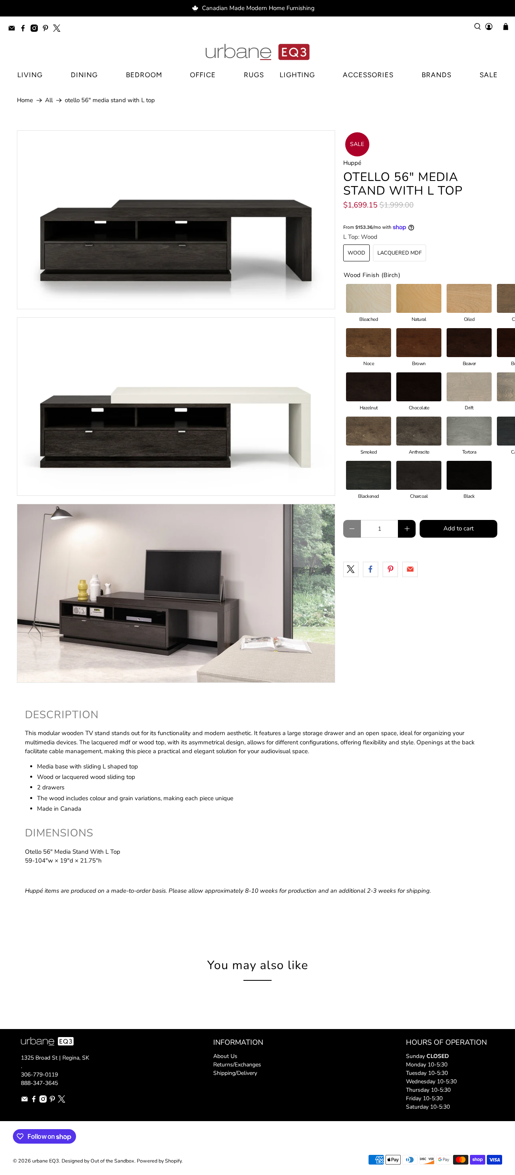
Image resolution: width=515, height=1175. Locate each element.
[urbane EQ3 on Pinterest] (47, 29)
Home (25, 100)
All (49, 100)
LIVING (30, 75)
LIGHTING (297, 75)
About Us (225, 1056)
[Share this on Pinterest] (390, 569)
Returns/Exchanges (237, 1064)
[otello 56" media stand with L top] (176, 220)
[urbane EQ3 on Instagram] (36, 29)
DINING (84, 75)
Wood (356, 253)
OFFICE (203, 75)
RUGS (254, 75)
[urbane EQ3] (257, 52)
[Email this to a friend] (410, 569)
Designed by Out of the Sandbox (98, 1160)
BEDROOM (144, 75)
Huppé (352, 163)
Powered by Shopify (159, 1160)
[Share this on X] (350, 569)
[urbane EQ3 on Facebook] (25, 29)
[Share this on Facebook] (370, 569)
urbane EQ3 (45, 1160)
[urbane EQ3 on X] (58, 29)
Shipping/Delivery (235, 1073)
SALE (489, 75)
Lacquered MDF (399, 253)
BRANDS (436, 75)
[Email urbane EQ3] (13, 29)
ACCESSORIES (368, 75)
